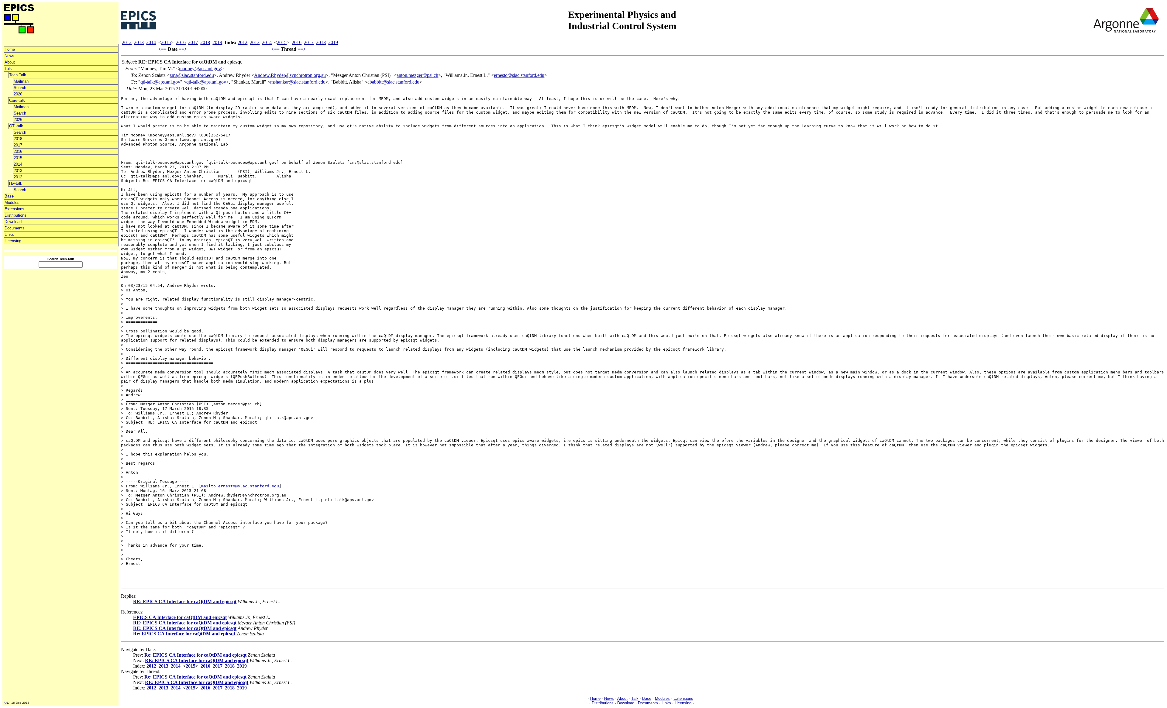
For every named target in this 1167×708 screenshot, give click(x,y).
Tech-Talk (17, 75)
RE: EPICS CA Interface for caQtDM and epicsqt (184, 601)
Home (10, 49)
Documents (15, 228)
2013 (18, 170)
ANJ (6, 702)
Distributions (15, 215)
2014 (18, 164)
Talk (8, 68)
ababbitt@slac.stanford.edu (393, 81)
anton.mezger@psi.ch (417, 75)
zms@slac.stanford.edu (192, 75)
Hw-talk (15, 183)
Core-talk (17, 100)
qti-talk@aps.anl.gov (160, 81)
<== (162, 49)
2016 (18, 151)
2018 (18, 138)
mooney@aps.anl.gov (200, 68)
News (9, 55)
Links (9, 234)
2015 (18, 158)
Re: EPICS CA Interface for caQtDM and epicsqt (184, 633)
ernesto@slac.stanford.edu (519, 75)
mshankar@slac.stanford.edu (297, 81)
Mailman (21, 81)
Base (9, 196)
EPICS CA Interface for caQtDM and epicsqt (180, 617)
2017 (18, 145)
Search (20, 87)
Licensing (13, 241)
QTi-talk (16, 126)
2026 (18, 94)
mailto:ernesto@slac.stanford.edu (240, 486)
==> (183, 49)
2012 (18, 177)
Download (13, 221)
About (10, 62)
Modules (12, 202)
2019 (217, 42)
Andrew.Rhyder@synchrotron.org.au (290, 75)
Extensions (14, 209)
